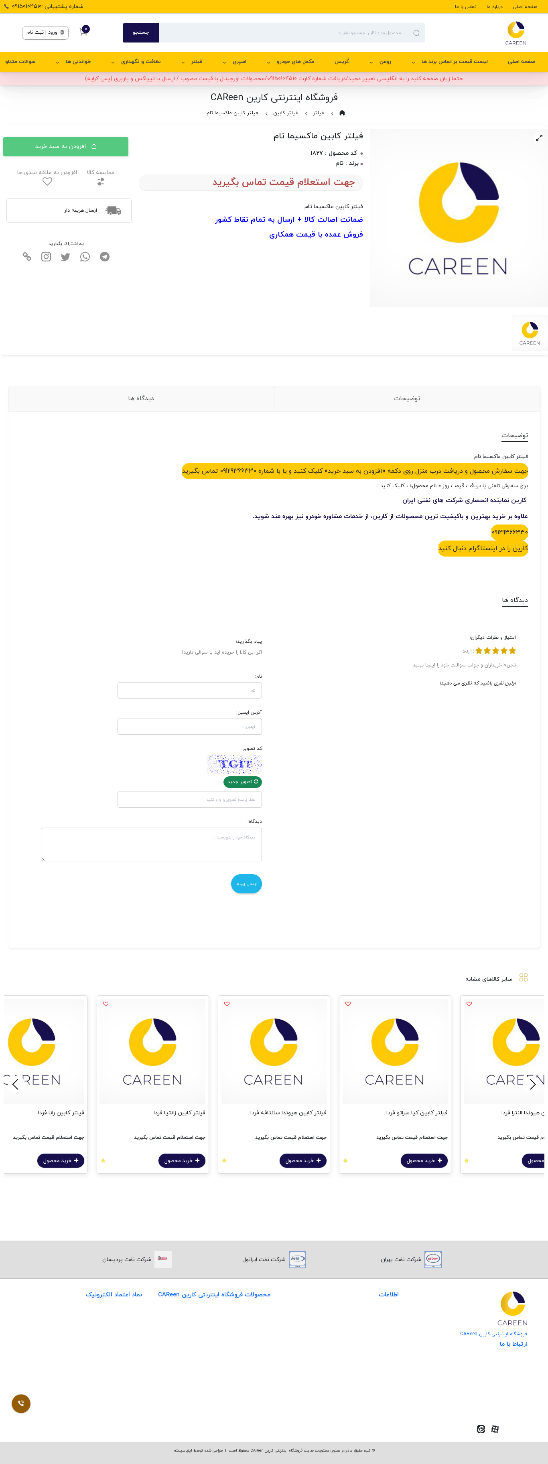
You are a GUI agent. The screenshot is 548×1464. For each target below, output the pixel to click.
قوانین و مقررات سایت (371, 1318)
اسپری (239, 61)
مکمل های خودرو (296, 61)
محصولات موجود (250, 1368)
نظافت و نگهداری (141, 61)
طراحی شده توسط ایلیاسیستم (198, 1450)
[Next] (16, 1084)
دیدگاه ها (141, 398)
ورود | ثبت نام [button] (42, 32)
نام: (258, 676)
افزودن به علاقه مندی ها (47, 172)
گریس (342, 61)
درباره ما (495, 7)
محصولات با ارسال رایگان (240, 1417)
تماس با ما (466, 7)
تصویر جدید (240, 782)
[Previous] (531, 1084)
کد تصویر (252, 748)
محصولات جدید (251, 1318)
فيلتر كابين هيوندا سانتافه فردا (288, 1113)
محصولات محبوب (248, 1384)
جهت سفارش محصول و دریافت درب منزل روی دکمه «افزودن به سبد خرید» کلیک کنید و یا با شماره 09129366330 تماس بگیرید (355, 471)
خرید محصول (421, 1160)
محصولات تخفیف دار (244, 1401)
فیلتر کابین (285, 113)
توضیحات (407, 398)
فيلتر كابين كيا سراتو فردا (417, 1113)
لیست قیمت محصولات (371, 1351)
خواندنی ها (78, 61)
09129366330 (509, 532)
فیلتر (196, 61)
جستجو (141, 32)
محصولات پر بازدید (247, 1351)
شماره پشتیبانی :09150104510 (47, 6)
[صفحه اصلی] (475, 33)
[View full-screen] (539, 138)
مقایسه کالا (100, 172)
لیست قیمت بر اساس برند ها (455, 61)
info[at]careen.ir (495, 1390)
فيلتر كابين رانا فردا (61, 1113)
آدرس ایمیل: (249, 712)
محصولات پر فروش (247, 1335)
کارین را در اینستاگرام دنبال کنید (483, 548)
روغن (385, 61)
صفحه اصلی (525, 7)
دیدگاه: (255, 821)
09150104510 (500, 1402)
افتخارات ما (385, 1335)
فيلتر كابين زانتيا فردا (179, 1113)
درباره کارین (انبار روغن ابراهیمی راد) (355, 1368)
